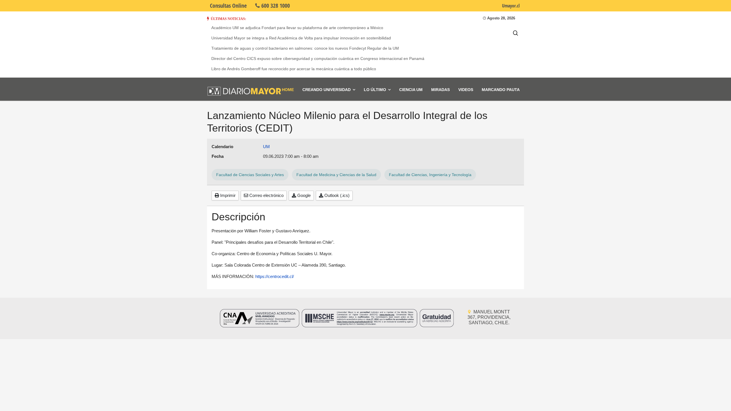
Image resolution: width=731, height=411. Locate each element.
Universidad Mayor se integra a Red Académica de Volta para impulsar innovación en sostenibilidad (301, 38)
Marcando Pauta (501, 89)
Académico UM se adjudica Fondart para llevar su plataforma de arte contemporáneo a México (297, 27)
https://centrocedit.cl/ (274, 276)
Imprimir (227, 195)
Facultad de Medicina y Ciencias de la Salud (336, 174)
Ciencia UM (411, 89)
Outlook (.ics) (336, 195)
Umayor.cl (511, 6)
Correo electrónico (266, 195)
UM (266, 146)
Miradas (440, 89)
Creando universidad (326, 89)
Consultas (228, 5)
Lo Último (375, 89)
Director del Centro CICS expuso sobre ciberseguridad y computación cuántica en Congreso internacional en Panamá (317, 58)
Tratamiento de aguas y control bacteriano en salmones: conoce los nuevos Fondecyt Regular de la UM (305, 48)
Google (303, 195)
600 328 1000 (275, 5)
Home (288, 89)
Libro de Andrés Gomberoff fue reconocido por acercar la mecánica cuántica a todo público (293, 69)
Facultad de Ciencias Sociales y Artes (250, 174)
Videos (465, 89)
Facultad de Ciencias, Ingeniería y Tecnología (430, 174)
